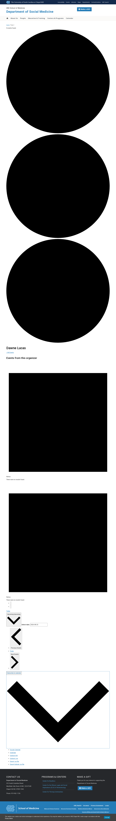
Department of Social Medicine (29, 12)
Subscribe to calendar (14, 673)
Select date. (26, 625)
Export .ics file (14, 761)
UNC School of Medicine (15, 8)
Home (7, 18)
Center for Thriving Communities (53, 792)
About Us (14, 18)
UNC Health (77, 805)
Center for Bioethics (49, 781)
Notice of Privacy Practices (51, 808)
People (23, 18)
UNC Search (105, 2)
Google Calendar (15, 750)
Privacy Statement (97, 805)
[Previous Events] (10, 603)
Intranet (86, 805)
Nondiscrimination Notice (85, 808)
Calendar (69, 18)
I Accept (107, 817)
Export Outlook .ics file (17, 764)
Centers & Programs (55, 18)
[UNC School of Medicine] (22, 808)
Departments (86, 2)
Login (107, 805)
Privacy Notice (9, 818)
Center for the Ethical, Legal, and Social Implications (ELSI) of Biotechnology (55, 786)
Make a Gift (85, 9)
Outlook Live (14, 758)
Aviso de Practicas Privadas (68, 808)
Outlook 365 (14, 756)
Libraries (73, 2)
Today (8, 611)
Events (68, 2)
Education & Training (36, 18)
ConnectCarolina (96, 2)
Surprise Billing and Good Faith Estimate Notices (95, 812)
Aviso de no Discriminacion (101, 808)
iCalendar (13, 753)
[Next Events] (10, 606)
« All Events (10, 352)
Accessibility (61, 2)
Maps (79, 2)
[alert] (58, 421)
